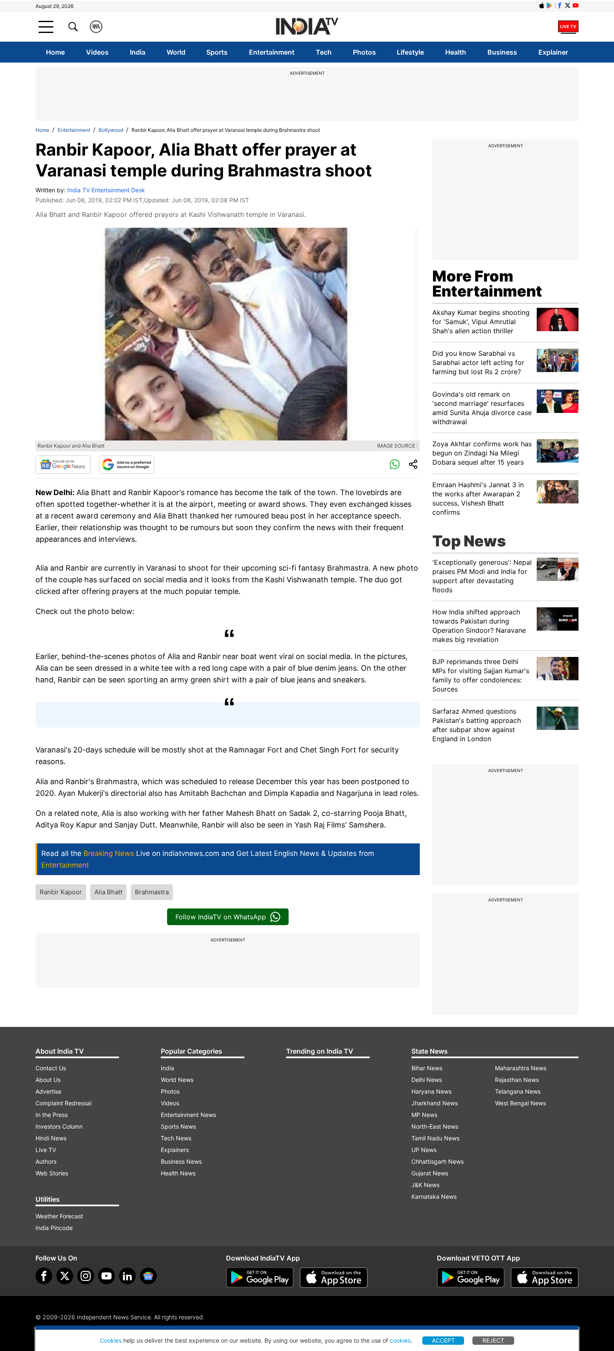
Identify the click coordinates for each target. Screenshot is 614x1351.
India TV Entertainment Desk (106, 190)
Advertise (48, 1091)
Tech (324, 52)
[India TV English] (307, 27)
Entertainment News (188, 1114)
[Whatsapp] (395, 464)
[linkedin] (127, 1276)
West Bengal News (520, 1103)
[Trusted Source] (126, 464)
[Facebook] (44, 1276)
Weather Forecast (59, 1216)
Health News (178, 1173)
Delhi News (426, 1079)
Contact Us (51, 1068)
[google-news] (148, 1276)
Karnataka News (434, 1196)
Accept (443, 1340)
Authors (46, 1161)
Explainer (553, 52)
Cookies (111, 1340)
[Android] (550, 5)
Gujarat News (429, 1173)
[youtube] (106, 1276)
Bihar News (426, 1068)
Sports (217, 52)
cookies (400, 1340)
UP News (423, 1149)
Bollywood (111, 130)
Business (502, 52)
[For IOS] (544, 1278)
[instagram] (85, 1276)
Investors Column (59, 1126)
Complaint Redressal (63, 1103)
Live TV (46, 1149)
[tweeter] (64, 1276)
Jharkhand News (434, 1103)
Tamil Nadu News (435, 1138)
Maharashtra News (520, 1068)
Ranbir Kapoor (61, 892)
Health (455, 52)
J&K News (425, 1184)
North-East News (434, 1126)
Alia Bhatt (108, 892)
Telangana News (517, 1091)
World (176, 52)
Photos (364, 52)
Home (55, 52)
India (137, 52)
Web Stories (52, 1173)
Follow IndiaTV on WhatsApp (220, 917)
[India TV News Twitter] (568, 5)
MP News (424, 1114)
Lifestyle (410, 52)
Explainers (175, 1149)
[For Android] (471, 1278)
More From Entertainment (487, 283)
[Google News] (63, 464)
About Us (48, 1079)
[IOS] (542, 5)
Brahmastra (152, 892)
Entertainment (271, 52)
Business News (181, 1161)
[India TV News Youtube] (575, 5)
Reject (493, 1340)
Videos (97, 52)
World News (177, 1079)
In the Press (52, 1114)
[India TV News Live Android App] (260, 1278)
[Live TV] (568, 26)
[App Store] (334, 1278)
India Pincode (54, 1227)
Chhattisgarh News (437, 1161)
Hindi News (51, 1138)
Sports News (178, 1126)
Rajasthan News (517, 1079)
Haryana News (431, 1091)
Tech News (176, 1138)
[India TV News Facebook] (560, 5)
